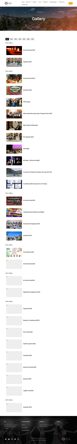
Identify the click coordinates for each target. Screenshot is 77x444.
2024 (11, 39)
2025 (7, 39)
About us (28, 2)
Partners (45, 2)
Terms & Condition (40, 438)
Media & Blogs (53, 2)
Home (23, 2)
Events (34, 2)
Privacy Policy (33, 438)
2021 (24, 39)
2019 (32, 39)
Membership (24, 4)
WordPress (44, 440)
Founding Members (25, 430)
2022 (20, 39)
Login (71, 3)
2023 (16, 39)
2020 (28, 39)
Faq (45, 438)
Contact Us (61, 2)
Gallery (40, 2)
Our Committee (25, 427)
